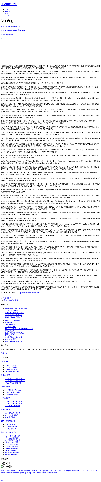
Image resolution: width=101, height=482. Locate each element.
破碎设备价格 (66, 471)
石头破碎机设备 (87, 471)
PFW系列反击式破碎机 (13, 392)
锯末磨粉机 (9, 322)
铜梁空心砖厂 (9, 335)
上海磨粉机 (15, 471)
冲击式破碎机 (5, 398)
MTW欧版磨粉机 (10, 417)
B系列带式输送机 (11, 454)
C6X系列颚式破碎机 (12, 371)
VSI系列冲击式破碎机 (12, 406)
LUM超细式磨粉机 (11, 426)
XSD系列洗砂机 (10, 450)
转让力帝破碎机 (10, 327)
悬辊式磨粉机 (5, 409)
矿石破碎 (96, 471)
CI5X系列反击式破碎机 (13, 390)
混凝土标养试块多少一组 (13, 341)
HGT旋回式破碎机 (11, 365)
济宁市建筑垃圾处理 (12, 311)
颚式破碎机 (5, 361)
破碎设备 (39, 471)
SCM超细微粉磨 (10, 429)
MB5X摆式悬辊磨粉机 (12, 413)
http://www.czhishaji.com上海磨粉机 (31, 293)
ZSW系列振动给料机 (12, 448)
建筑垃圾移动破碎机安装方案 (13, 30)
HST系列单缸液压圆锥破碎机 (15, 379)
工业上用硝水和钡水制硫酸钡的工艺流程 (19, 329)
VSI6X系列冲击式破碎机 (13, 401)
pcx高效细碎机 (10, 325)
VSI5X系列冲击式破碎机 (13, 404)
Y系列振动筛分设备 (12, 442)
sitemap (3, 473)
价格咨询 (4, 480)
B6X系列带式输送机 (12, 452)
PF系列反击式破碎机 (12, 394)
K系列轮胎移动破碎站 (12, 438)
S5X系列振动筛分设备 (12, 440)
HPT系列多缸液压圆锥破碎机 (15, 381)
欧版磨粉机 (23, 471)
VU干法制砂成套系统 (12, 436)
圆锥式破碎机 (5, 375)
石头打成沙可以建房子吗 (13, 315)
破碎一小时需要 (10, 339)
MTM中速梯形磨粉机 (12, 415)
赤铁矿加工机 (9, 331)
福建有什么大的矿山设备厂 (14, 313)
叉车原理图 (7, 298)
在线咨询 (4, 353)
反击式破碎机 (5, 386)
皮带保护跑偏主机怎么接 (13, 337)
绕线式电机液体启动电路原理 (15, 333)
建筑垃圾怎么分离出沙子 (13, 317)
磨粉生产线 (17, 26)
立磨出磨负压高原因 (11, 300)
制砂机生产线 (5, 471)
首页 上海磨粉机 (6, 26)
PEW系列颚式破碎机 (12, 369)
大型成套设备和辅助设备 (9, 432)
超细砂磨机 (46, 471)
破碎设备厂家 (76, 471)
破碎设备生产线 (56, 471)
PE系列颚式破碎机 (11, 367)
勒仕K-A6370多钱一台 (12, 320)
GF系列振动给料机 (11, 446)
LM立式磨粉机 (10, 424)
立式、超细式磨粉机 (8, 421)
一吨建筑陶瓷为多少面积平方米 (16, 308)
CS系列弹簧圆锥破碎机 (13, 383)
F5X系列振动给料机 (12, 444)
